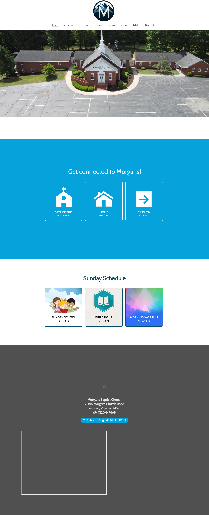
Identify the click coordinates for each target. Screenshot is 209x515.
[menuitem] (55, 25)
